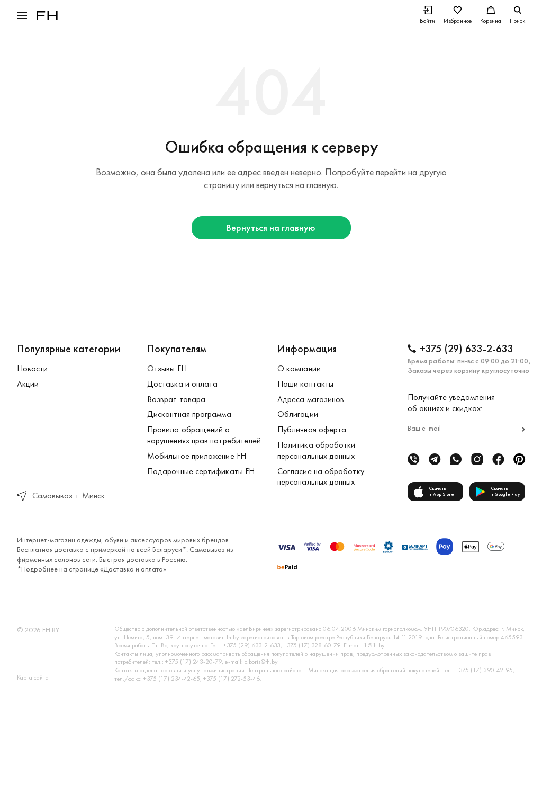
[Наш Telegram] (434, 459)
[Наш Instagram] (477, 459)
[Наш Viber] (413, 459)
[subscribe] (523, 429)
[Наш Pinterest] (519, 459)
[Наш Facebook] (498, 459)
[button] (22, 15)
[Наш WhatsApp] (456, 459)
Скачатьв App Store (441, 491)
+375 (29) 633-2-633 (466, 348)
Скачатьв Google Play (505, 491)
